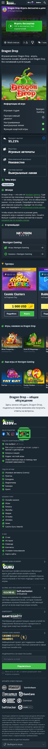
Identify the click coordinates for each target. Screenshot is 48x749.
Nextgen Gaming (33, 194)
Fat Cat (11, 385)
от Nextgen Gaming (15, 11)
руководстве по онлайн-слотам (15, 220)
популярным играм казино (33, 207)
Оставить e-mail (10, 657)
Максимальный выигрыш (19, 159)
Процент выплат (15, 138)
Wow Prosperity (9, 350)
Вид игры (12, 148)
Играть (27, 313)
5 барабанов (8, 184)
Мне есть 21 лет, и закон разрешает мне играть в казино (23, 672)
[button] (43, 138)
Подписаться (24, 666)
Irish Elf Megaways (32, 350)
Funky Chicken (33, 386)
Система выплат (15, 170)
